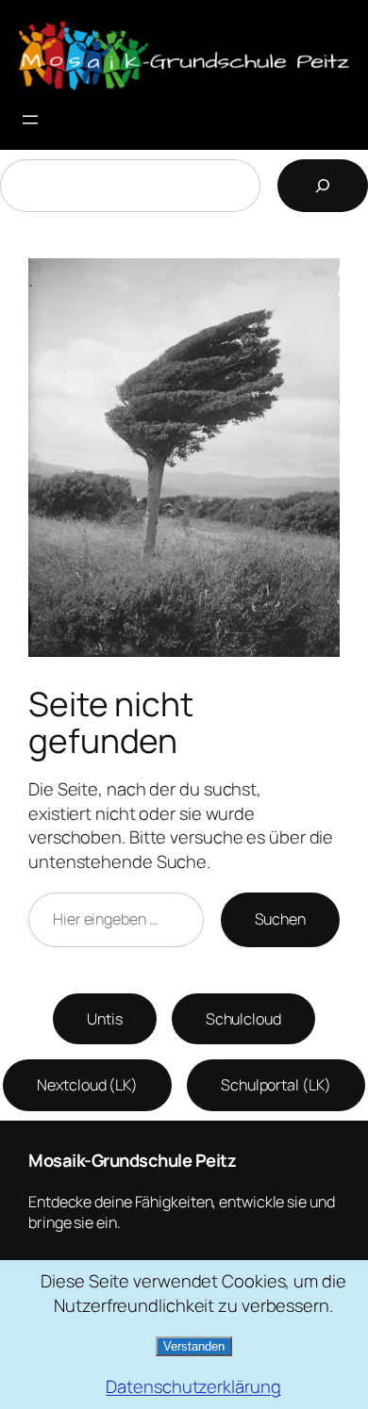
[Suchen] (322, 185)
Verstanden (194, 1346)
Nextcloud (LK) (87, 1084)
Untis (105, 1018)
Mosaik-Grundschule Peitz (132, 1160)
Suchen (280, 919)
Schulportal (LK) (275, 1084)
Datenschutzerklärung (193, 1386)
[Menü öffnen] (30, 119)
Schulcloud (243, 1018)
